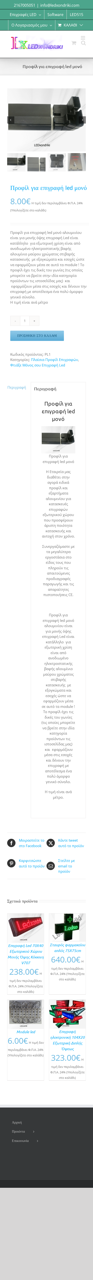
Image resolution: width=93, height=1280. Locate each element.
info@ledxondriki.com (59, 5)
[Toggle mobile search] (83, 42)
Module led (25, 1031)
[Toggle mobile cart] (74, 42)
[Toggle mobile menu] (83, 37)
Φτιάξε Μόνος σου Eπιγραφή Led (37, 365)
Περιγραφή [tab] (16, 387)
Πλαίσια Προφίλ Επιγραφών (54, 359)
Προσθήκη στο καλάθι (37, 335)
